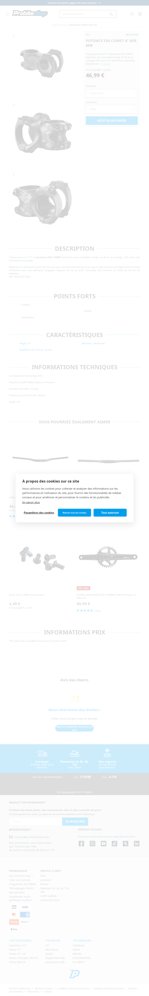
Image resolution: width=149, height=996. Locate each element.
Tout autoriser (110, 512)
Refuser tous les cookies (74, 513)
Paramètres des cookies (39, 512)
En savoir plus (31, 502)
